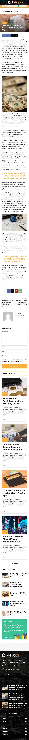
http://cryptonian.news (19, 315)
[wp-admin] (8, 316)
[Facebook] (9, 291)
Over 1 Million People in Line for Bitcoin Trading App (14, 493)
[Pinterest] (16, 291)
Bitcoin (5, 394)
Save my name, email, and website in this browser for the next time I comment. (14, 360)
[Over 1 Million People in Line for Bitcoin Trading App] (14, 479)
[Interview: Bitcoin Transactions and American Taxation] (14, 433)
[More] (20, 35)
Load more (14, 563)
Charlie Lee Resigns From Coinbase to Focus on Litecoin (21, 302)
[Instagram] (5, 675)
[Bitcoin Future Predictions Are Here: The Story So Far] (14, 387)
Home (3, 10)
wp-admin (18, 313)
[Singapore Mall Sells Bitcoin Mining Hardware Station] (14, 525)
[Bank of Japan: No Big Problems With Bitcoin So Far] (5, 613)
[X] (12, 291)
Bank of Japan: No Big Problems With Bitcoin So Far (18, 613)
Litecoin (12, 10)
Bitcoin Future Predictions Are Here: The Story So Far (13, 401)
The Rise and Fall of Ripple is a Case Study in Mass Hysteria (7, 303)
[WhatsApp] (20, 291)
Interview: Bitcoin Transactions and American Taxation (12, 447)
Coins (7, 10)
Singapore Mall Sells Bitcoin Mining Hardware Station (13, 539)
